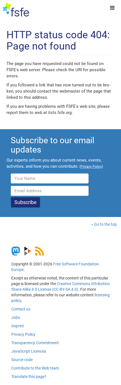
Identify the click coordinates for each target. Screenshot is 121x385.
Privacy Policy (23, 334)
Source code (22, 359)
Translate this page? (28, 376)
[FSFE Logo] (16, 10)
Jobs (15, 317)
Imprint (17, 326)
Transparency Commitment (35, 343)
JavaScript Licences (28, 351)
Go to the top (105, 224)
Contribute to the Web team (35, 368)
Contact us (20, 309)
